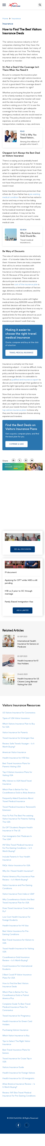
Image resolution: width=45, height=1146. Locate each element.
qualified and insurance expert (24, 380)
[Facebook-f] (18, 1125)
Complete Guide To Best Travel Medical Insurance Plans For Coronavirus (16, 1007)
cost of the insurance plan (26, 284)
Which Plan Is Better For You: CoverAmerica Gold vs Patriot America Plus (15, 995)
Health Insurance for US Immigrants (18, 1078)
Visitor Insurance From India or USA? (18, 894)
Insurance (7, 23)
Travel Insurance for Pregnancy (16, 1016)
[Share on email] (32, 460)
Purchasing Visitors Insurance (15, 1030)
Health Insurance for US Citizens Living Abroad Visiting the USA (28, 682)
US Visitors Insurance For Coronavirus (18, 713)
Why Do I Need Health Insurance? (17, 871)
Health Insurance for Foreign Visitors (18, 1073)
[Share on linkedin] (26, 460)
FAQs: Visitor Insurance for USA (16, 865)
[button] (22, 549)
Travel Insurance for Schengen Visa (18, 738)
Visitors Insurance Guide (13, 1067)
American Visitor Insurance (14, 752)
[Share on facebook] (13, 460)
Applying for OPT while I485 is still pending (21, 581)
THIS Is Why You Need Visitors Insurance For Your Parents (29, 136)
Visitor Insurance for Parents (15, 732)
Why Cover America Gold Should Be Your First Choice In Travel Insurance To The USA (30, 234)
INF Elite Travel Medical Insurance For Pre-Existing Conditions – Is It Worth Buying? (17, 848)
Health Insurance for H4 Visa (15, 925)
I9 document (11, 572)
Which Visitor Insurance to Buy (15, 1035)
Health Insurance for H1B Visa (15, 758)
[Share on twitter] (20, 460)
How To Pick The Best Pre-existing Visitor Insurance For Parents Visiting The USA (18, 818)
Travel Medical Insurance (21, 353)
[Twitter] (26, 1125)
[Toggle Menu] (4, 5)
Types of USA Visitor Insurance (16, 718)
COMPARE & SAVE (16, 444)
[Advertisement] (22, 498)
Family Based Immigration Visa (19, 601)
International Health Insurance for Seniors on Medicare (28, 644)
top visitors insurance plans (14, 410)
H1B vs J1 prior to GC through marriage (18, 592)
